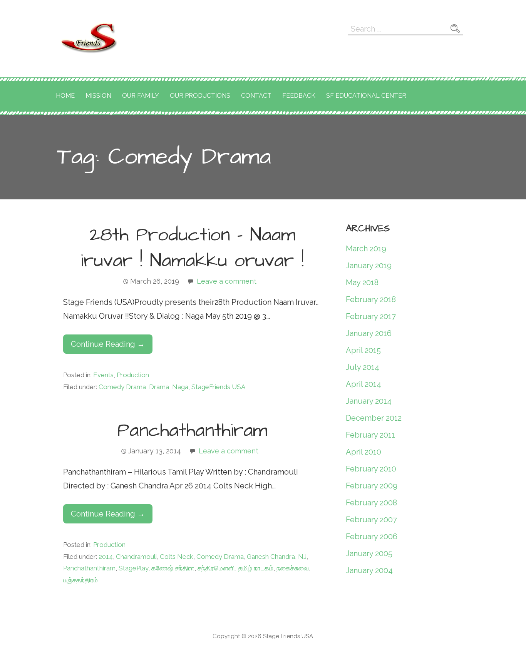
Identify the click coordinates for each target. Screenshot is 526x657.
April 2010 (363, 451)
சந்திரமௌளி (216, 568)
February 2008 (371, 502)
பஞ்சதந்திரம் (80, 580)
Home (65, 95)
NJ (302, 556)
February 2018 (371, 299)
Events (103, 375)
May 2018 (362, 282)
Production (133, 375)
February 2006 (371, 536)
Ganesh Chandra (271, 556)
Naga (180, 387)
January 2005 (369, 553)
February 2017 (371, 316)
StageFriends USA (218, 387)
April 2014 (363, 384)
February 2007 (371, 519)
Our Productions (200, 95)
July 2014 (362, 367)
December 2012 (374, 418)
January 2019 (369, 265)
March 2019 (366, 248)
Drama (159, 387)
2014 (106, 556)
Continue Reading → (108, 344)
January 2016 (369, 333)
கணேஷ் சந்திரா (172, 568)
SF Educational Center (366, 95)
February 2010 (371, 468)
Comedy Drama (122, 387)
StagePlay (133, 568)
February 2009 (371, 485)
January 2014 (369, 401)
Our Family (140, 95)
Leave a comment (226, 281)
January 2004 (369, 570)
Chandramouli (136, 556)
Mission (98, 95)
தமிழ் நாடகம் (255, 568)
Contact (256, 95)
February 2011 (370, 435)
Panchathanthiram (192, 430)
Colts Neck (176, 556)
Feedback (298, 95)
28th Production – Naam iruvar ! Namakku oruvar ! (192, 248)
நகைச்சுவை (292, 568)
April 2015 (363, 350)
